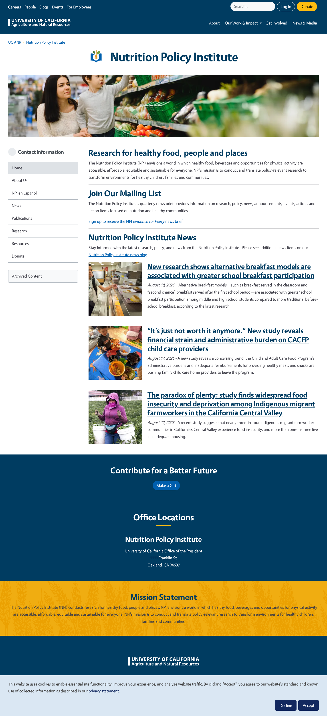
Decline (285, 705)
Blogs (43, 7)
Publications (22, 218)
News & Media (305, 23)
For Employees (79, 7)
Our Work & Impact (241, 23)
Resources (20, 243)
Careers (14, 7)
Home (17, 167)
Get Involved (276, 23)
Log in (286, 6)
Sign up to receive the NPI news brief (136, 221)
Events (57, 7)
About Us (19, 180)
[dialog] (163, 695)
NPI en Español (24, 193)
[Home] (39, 23)
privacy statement (104, 691)
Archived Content (27, 276)
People (30, 7)
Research (19, 230)
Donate (307, 6)
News (16, 205)
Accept (308, 705)
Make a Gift (166, 485)
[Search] (272, 6)
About (214, 23)
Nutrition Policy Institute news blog (118, 254)
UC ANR (14, 42)
